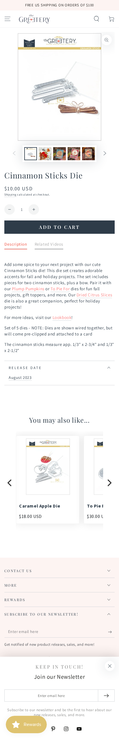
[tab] (15, 245)
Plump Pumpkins (28, 288)
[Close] (109, 666)
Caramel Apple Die (39, 506)
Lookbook (62, 317)
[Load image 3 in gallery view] (59, 153)
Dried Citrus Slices (94, 295)
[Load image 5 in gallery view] (88, 153)
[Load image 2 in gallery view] (45, 153)
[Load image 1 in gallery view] (30, 153)
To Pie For (60, 288)
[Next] (109, 482)
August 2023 (20, 377)
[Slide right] (104, 153)
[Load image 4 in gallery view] (74, 153)
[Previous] (10, 482)
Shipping (10, 194)
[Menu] (7, 19)
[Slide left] (14, 153)
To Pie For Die (102, 506)
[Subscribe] (111, 631)
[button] (96, 19)
